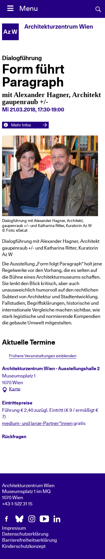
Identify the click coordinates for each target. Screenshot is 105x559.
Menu (28, 8)
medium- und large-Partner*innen (37, 423)
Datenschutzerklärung (25, 534)
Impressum (14, 528)
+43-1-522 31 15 (17, 504)
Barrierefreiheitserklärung (29, 540)
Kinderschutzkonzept (24, 546)
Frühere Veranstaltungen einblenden (42, 356)
